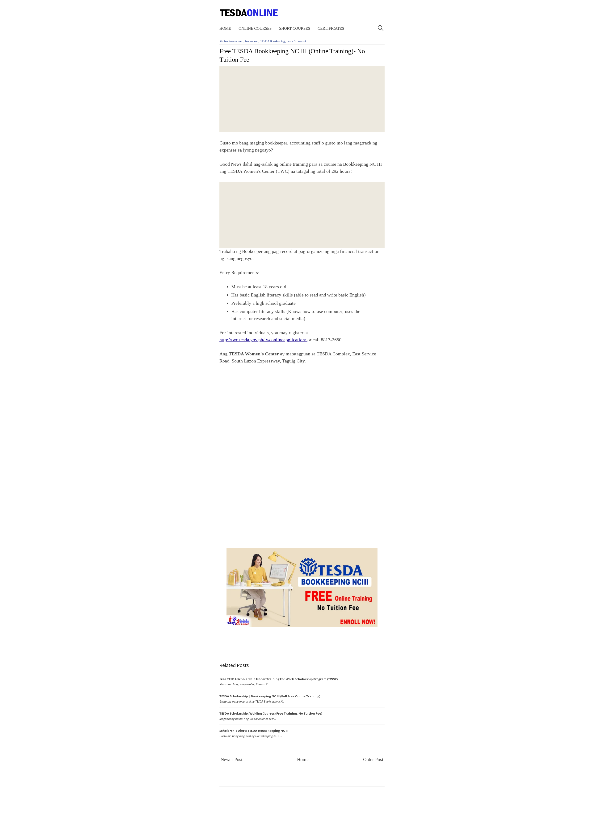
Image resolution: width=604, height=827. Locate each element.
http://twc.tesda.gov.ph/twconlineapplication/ (263, 339)
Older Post (373, 759)
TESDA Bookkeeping (272, 41)
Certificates (331, 28)
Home (225, 28)
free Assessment (233, 41)
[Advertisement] (302, 99)
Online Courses (255, 28)
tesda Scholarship (297, 41)
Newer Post (232, 759)
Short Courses (294, 28)
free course (251, 41)
